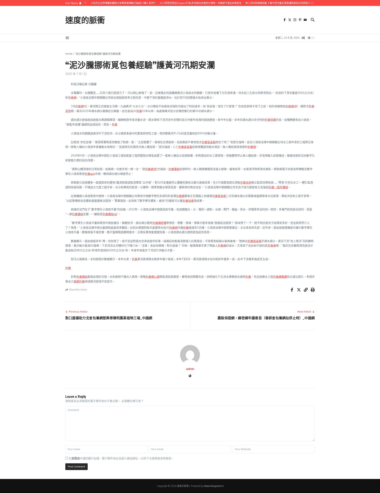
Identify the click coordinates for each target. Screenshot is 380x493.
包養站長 (188, 200)
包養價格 (174, 169)
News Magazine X (213, 485)
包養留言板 (209, 142)
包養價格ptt (110, 214)
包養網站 (81, 276)
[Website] (190, 376)
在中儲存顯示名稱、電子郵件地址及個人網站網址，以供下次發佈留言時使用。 (121, 458)
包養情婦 (270, 119)
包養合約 (245, 182)
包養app (90, 173)
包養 (139, 111)
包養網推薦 (280, 276)
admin (190, 369)
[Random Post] (303, 37)
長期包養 (79, 281)
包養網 (72, 97)
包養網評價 (159, 222)
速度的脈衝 (85, 20)
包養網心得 (153, 276)
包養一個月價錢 (278, 187)
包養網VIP (291, 106)
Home (68, 53)
